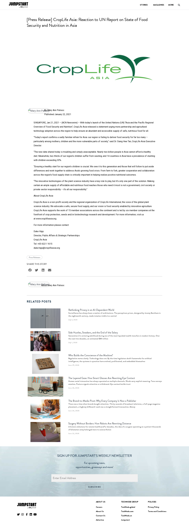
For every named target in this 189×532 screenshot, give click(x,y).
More (171, 4)
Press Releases (34, 257)
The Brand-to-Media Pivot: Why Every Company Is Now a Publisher (102, 401)
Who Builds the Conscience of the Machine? (90, 355)
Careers (99, 507)
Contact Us (100, 515)
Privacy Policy (153, 507)
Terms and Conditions (157, 511)
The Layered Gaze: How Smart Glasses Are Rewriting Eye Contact (101, 378)
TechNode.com (127, 511)
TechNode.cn (126, 515)
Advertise (100, 519)
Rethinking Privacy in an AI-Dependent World (91, 310)
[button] (183, 522)
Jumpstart (125, 519)
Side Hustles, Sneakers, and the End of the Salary (93, 332)
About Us (100, 511)
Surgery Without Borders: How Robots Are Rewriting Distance (99, 423)
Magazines (158, 4)
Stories (144, 4)
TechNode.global (128, 507)
